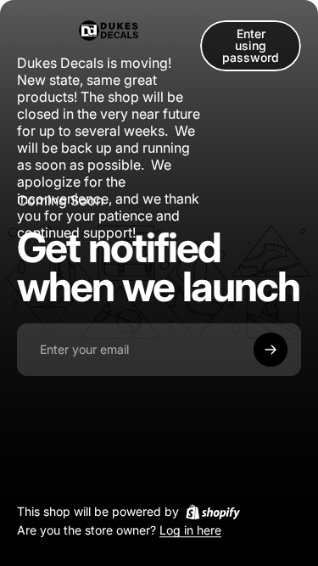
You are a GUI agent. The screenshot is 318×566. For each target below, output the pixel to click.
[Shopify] (213, 511)
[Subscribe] (270, 350)
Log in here (190, 531)
